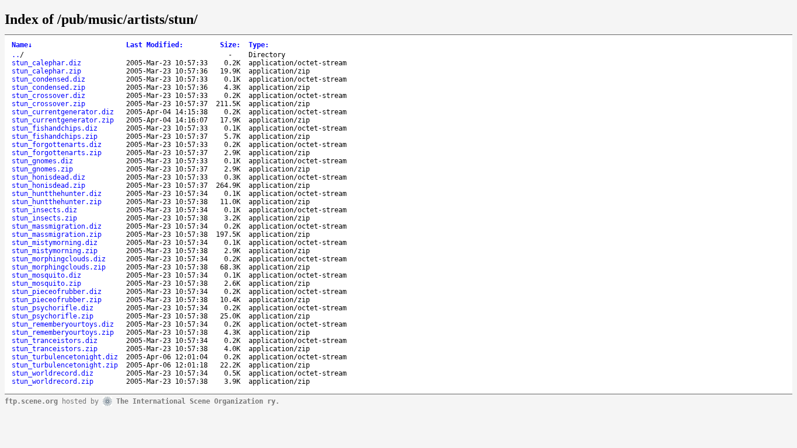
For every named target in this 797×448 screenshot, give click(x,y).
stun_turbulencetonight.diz (65, 357)
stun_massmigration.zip (57, 234)
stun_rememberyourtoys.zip (63, 332)
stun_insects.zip (44, 218)
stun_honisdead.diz (48, 177)
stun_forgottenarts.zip (57, 153)
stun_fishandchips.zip (54, 136)
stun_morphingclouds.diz (59, 259)
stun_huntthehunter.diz (57, 194)
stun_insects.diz (44, 210)
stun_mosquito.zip (46, 283)
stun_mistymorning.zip (54, 251)
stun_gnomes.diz (42, 161)
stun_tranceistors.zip (54, 349)
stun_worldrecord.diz (52, 373)
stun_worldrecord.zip (52, 381)
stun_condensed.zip (48, 87)
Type (259, 45)
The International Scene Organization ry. (197, 401)
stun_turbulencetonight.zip (65, 365)
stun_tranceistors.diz (54, 341)
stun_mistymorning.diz (54, 243)
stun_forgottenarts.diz (57, 145)
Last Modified (154, 45)
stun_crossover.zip (48, 104)
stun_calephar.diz (46, 63)
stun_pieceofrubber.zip (57, 300)
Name (22, 45)
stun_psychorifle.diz (52, 308)
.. (16, 55)
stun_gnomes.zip (42, 169)
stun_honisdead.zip (48, 185)
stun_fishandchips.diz (54, 128)
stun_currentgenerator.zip (63, 120)
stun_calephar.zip (46, 71)
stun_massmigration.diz (57, 226)
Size (230, 45)
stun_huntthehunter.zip (57, 202)
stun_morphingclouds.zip (59, 267)
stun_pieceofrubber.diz (57, 292)
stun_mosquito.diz (46, 275)
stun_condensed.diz (48, 79)
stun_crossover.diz (48, 96)
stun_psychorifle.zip (52, 316)
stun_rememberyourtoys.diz (63, 324)
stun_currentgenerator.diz (63, 112)
